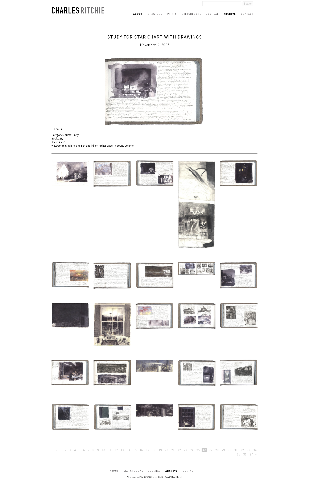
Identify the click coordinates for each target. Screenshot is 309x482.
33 (248, 450)
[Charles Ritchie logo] (78, 12)
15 (135, 450)
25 (198, 450)
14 (128, 450)
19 (160, 450)
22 (179, 450)
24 (191, 450)
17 (147, 450)
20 (166, 450)
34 (254, 450)
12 (116, 450)
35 (238, 454)
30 (229, 450)
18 (154, 450)
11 (109, 450)
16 (141, 450)
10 (103, 450)
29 (223, 450)
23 (185, 450)
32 (242, 450)
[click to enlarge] (155, 91)
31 (236, 450)
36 (245, 454)
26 (204, 450)
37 (251, 454)
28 (217, 450)
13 (122, 450)
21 (172, 450)
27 (210, 450)
